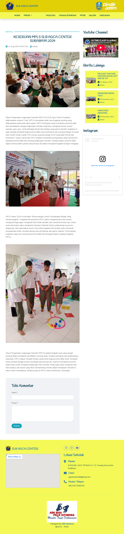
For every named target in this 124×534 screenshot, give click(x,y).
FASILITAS (50, 15)
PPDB (82, 15)
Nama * (15, 392)
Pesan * (15, 403)
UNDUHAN (105, 15)
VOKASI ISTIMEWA (67, 15)
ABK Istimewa (68, 523)
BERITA (39, 15)
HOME (17, 15)
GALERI (92, 15)
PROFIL (27, 15)
